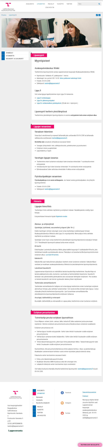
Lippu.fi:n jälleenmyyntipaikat (46, 101)
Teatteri (69, 4)
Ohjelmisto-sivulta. (61, 216)
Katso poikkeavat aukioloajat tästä (70, 78)
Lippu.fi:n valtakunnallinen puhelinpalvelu (49, 103)
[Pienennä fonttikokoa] (99, 15)
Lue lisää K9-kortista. (52, 255)
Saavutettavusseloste (89, 392)
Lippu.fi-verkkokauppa (43, 98)
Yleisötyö (60, 4)
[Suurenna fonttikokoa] (97, 15)
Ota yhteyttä (49, 7)
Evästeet (85, 396)
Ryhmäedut (9, 53)
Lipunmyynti (41, 4)
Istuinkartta (10, 56)
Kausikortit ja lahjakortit (15, 59)
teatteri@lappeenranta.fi (52, 83)
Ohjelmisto (30, 4)
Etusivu (4, 15)
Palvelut (51, 4)
